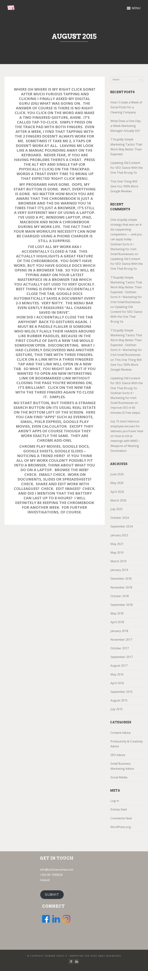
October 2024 (119, 518)
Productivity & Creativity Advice (126, 743)
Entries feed (118, 809)
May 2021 (116, 544)
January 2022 (119, 535)
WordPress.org (120, 827)
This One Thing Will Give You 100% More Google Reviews (124, 186)
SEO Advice (117, 755)
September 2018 (121, 605)
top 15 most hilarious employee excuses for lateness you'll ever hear (126, 426)
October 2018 (119, 596)
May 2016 (116, 674)
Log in (114, 801)
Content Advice (120, 733)
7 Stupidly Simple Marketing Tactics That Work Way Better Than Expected (126, 146)
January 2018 (119, 631)
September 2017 (121, 657)
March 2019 (118, 561)
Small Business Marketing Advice (122, 766)
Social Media (118, 777)
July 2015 (116, 709)
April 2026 (117, 492)
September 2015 (121, 692)
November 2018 (121, 587)
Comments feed (121, 818)
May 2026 (116, 483)
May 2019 (116, 553)
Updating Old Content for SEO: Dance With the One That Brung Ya (126, 168)
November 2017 (121, 640)
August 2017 (118, 666)
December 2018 (121, 579)
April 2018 (117, 622)
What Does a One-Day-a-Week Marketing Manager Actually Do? (126, 126)
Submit (52, 895)
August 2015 (118, 700)
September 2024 (121, 526)
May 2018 (116, 613)
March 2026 (118, 500)
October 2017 (119, 648)
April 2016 (117, 683)
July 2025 (116, 509)
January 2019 (119, 570)
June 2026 (117, 474)
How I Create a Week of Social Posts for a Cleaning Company (126, 107)
